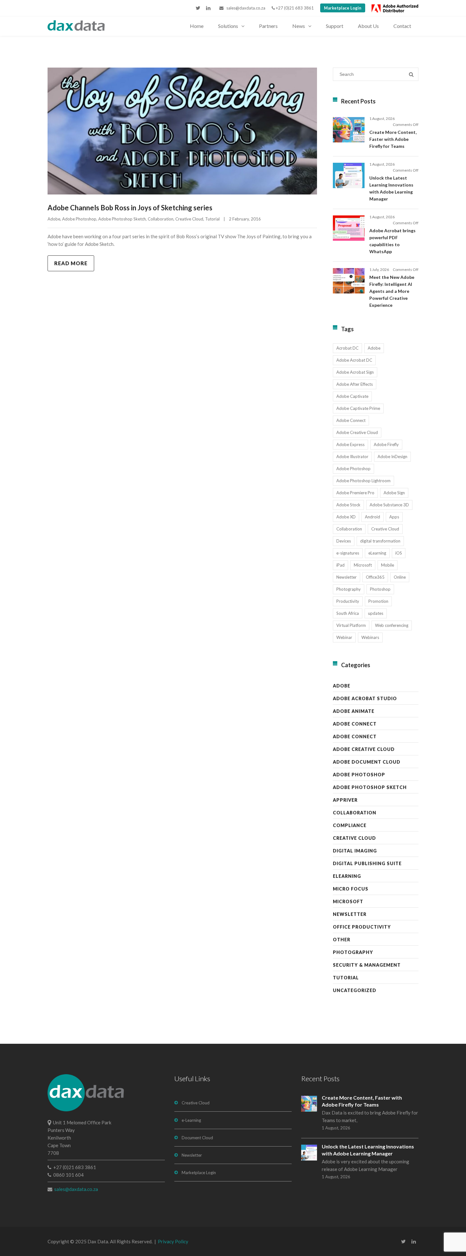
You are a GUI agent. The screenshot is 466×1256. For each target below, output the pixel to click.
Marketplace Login (342, 7)
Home (197, 26)
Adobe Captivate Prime (358, 408)
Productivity (347, 601)
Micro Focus (350, 888)
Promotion (378, 601)
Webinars (370, 637)
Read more (70, 263)
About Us (368, 26)
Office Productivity (362, 927)
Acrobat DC (347, 348)
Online (400, 577)
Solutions (228, 26)
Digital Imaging (355, 850)
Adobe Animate (353, 711)
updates (375, 613)
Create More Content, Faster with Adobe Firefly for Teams (393, 139)
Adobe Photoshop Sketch (122, 218)
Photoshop (380, 589)
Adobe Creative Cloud (357, 432)
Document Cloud (197, 1137)
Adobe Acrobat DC (354, 360)
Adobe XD (346, 516)
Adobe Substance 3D (389, 504)
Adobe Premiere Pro (355, 492)
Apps (394, 516)
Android (372, 516)
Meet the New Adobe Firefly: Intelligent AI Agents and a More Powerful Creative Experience (391, 291)
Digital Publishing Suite (367, 863)
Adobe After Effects (354, 384)
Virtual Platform (351, 625)
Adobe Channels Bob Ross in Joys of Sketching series (130, 207)
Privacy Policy (173, 1241)
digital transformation (380, 540)
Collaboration (160, 218)
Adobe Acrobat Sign (355, 372)
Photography (348, 589)
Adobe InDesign (392, 456)
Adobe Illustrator (352, 456)
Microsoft (363, 565)
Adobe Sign (394, 492)
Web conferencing (391, 625)
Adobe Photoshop (79, 218)
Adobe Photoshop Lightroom (363, 480)
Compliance (349, 825)
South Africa (347, 613)
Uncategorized (354, 990)
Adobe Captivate (352, 396)
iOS (398, 553)
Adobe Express (350, 444)
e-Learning (191, 1120)
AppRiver (345, 800)
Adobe (54, 218)
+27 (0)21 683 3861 (294, 7)
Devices (343, 540)
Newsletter (346, 577)
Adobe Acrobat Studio (365, 698)
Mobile (387, 565)
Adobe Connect (351, 420)
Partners (268, 26)
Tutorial (212, 218)
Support (334, 26)
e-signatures (347, 553)
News (298, 26)
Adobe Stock (348, 504)
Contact (402, 26)
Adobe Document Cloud (366, 762)
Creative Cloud (189, 218)
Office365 (375, 577)
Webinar (344, 637)
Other (341, 939)
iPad (340, 565)
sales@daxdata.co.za (244, 7)
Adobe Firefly (386, 444)
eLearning (377, 553)
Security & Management (367, 965)
